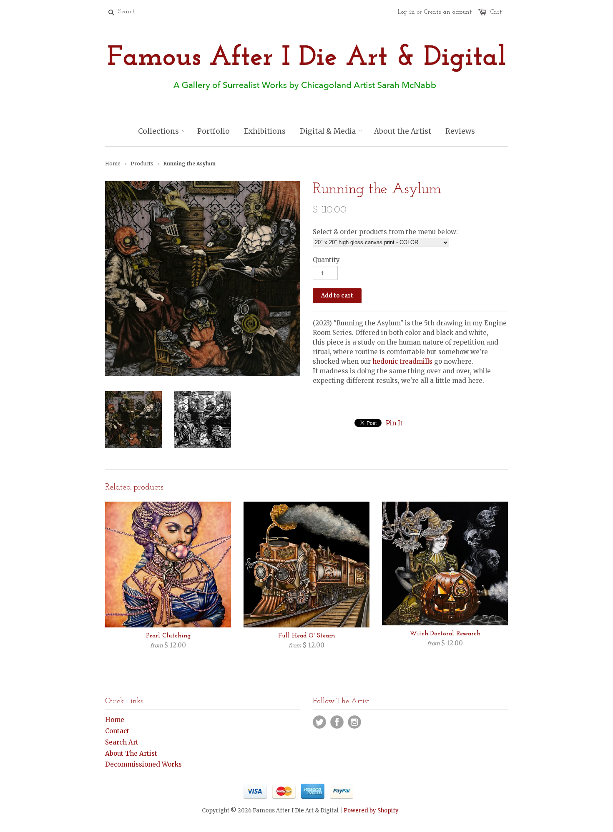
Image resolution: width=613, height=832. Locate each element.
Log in (406, 12)
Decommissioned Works (143, 764)
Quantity (326, 260)
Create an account (448, 12)
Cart (496, 12)
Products (142, 163)
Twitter (319, 722)
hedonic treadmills (402, 361)
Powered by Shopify (371, 810)
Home (114, 720)
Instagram (354, 722)
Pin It (394, 423)
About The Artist (131, 753)
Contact (117, 731)
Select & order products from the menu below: (385, 232)
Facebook (337, 722)
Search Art (121, 742)
